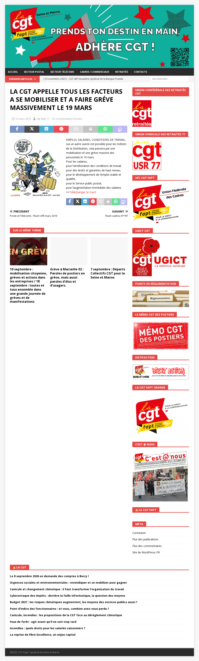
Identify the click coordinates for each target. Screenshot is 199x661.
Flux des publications (145, 539)
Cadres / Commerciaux (94, 71)
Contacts (140, 71)
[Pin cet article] (61, 129)
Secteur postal (34, 71)
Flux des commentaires (147, 546)
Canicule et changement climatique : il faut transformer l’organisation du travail (67, 589)
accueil (13, 71)
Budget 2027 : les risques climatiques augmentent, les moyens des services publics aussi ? (73, 602)
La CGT (21, 567)
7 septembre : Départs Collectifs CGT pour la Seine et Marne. (108, 273)
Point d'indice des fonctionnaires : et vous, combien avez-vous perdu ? (59, 609)
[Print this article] (90, 129)
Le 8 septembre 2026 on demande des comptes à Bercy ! (49, 576)
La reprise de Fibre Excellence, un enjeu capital (42, 634)
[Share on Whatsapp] (105, 129)
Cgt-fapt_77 (43, 118)
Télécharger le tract (82, 192)
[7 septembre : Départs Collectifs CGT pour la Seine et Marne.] (109, 251)
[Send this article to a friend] (76, 129)
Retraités (121, 71)
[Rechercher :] (169, 79)
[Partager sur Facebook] (17, 129)
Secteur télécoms (62, 71)
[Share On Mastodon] (120, 129)
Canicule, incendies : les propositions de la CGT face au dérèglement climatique (66, 615)
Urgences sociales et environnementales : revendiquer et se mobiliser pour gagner (68, 582)
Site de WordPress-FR (146, 552)
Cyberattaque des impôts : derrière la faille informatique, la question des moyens (67, 595)
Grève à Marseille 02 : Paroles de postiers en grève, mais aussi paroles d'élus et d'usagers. (67, 277)
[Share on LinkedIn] (46, 129)
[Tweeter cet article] (31, 129)
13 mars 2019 (23, 118)
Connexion (139, 533)
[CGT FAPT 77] (99, 65)
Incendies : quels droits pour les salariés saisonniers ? (47, 628)
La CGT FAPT (147, 510)
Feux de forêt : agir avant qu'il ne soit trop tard (43, 622)
